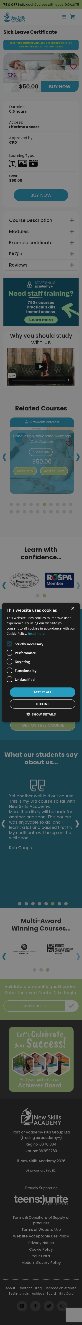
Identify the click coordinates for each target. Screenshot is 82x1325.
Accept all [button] (42, 692)
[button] (41, 714)
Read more (36, 633)
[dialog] (41, 662)
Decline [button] (42, 704)
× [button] (72, 608)
